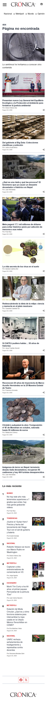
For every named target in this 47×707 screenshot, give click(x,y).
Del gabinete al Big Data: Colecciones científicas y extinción (20, 143)
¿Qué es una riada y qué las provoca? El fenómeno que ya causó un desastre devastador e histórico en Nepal (21, 185)
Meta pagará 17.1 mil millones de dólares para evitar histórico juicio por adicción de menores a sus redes (22, 227)
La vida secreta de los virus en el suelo (20, 266)
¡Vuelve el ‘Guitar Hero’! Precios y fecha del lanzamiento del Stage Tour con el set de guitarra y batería (18, 527)
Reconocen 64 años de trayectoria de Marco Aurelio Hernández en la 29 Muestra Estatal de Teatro (23, 385)
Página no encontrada (20, 29)
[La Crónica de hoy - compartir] (44, 110)
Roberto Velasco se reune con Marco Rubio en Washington (18, 549)
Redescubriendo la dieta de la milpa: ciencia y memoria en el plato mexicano (23, 304)
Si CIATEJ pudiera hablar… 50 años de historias (20, 344)
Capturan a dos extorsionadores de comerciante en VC (15, 569)
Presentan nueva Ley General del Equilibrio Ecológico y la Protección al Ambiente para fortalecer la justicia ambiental (22, 103)
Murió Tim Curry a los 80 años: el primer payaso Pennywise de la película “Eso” (18, 590)
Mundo (31, 13)
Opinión (41, 13)
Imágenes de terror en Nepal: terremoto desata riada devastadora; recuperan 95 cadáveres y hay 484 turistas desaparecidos (23, 470)
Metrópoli (20, 13)
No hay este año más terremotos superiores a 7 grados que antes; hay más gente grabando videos (18, 502)
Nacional (8, 13)
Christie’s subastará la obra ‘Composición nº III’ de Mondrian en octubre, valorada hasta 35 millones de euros (22, 427)
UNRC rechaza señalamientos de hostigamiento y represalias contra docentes (15, 644)
